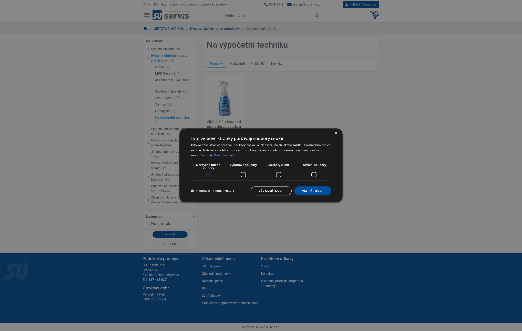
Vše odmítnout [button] (271, 191)
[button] (212, 191)
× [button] (335, 133)
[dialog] (261, 165)
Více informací (224, 155)
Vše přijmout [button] (313, 191)
